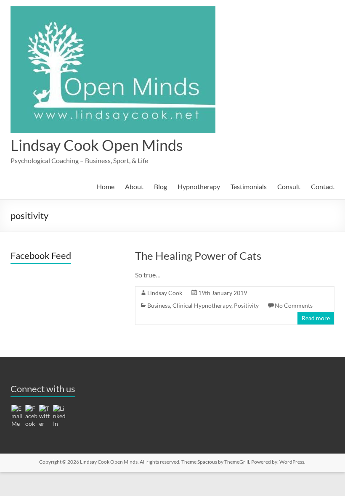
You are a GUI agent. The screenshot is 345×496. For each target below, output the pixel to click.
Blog (160, 186)
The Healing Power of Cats (198, 255)
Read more (316, 318)
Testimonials (249, 186)
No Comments (294, 305)
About (134, 186)
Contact (322, 186)
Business (158, 305)
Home (105, 186)
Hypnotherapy (199, 186)
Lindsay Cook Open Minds (97, 145)
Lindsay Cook (164, 292)
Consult (288, 186)
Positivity (246, 305)
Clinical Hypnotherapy (201, 305)
